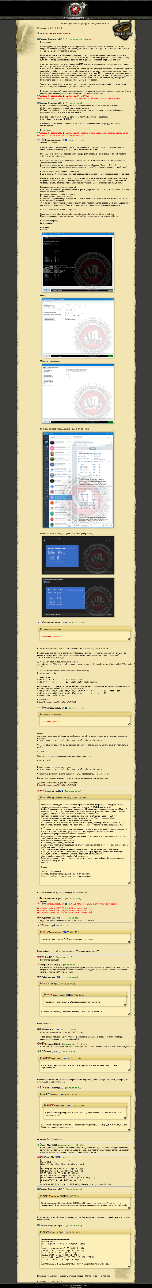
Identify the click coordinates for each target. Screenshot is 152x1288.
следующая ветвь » (100, 23)
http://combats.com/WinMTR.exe (63, 66)
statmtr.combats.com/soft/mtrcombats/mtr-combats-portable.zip (89, 216)
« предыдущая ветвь (71, 23)
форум (85, 23)
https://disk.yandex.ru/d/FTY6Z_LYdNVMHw (57, 702)
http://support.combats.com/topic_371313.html (61, 1032)
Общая (44, 33)
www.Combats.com (80, 1285)
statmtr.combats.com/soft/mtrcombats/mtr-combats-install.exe (85, 214)
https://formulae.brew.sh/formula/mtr (71, 671)
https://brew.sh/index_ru (66, 662)
